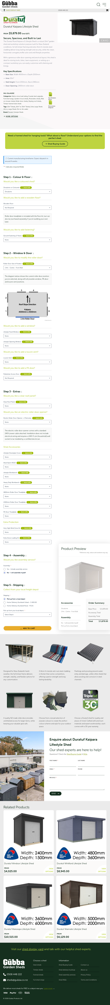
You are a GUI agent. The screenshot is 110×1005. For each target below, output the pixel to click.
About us (84, 970)
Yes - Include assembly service (17, 569)
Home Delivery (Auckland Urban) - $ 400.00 (22, 602)
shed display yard (32, 949)
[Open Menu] (104, 4)
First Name (54, 760)
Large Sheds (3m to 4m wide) (18, 109)
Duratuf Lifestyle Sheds (15, 112)
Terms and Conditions (89, 980)
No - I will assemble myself (16, 573)
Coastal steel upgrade (35, 96)
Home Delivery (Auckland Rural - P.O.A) (20, 606)
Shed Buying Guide (66, 965)
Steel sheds (37, 965)
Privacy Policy (86, 975)
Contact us (85, 965)
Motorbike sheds (34, 99)
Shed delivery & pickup (67, 970)
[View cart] (107, 10)
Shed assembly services (67, 975)
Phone (80, 769)
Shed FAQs (62, 980)
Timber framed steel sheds (12, 103)
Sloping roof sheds (34, 101)
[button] (102, 40)
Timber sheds (38, 970)
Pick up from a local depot (16, 599)
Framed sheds (38, 975)
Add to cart (29, 628)
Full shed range (8, 99)
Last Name (81, 760)
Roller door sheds (22, 101)
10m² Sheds (11, 106)
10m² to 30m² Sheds (23, 106)
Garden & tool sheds (21, 99)
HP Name (46, 732)
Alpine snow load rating (20, 96)
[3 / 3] (84, 28)
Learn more (48, 988)
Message (53, 777)
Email (52, 769)
